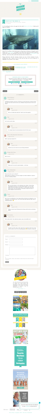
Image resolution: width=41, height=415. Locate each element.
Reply (36, 105)
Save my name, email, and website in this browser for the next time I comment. (19, 259)
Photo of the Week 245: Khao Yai (8, 71)
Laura (8, 194)
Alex (12, 108)
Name (6, 239)
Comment (7, 255)
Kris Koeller (10, 215)
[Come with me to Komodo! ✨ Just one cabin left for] (16, 299)
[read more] (8, 68)
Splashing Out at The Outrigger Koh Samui (20, 67)
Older (5, 91)
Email (6, 241)
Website (6, 244)
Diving (11, 22)
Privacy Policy (12, 412)
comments (8, 23)
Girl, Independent (11, 169)
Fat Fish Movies (34, 53)
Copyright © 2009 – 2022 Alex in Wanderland (23, 412)
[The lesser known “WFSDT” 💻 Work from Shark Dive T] (24, 307)
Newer (36, 91)
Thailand (24, 22)
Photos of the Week (17, 22)
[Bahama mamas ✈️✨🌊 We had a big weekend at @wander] (16, 307)
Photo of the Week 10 (13, 21)
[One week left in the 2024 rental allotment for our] (24, 299)
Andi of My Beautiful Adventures (15, 134)
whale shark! (11, 52)
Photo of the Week (28, 26)
